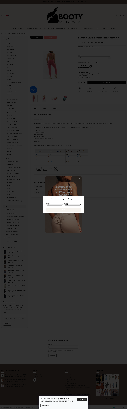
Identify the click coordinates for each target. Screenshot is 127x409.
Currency (48, 203)
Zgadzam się (81, 399)
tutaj (72, 401)
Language (66, 203)
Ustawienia (45, 405)
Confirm (63, 209)
